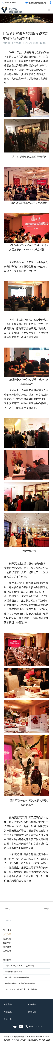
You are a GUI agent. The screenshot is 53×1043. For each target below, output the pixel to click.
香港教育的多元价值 (13, 971)
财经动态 (7, 947)
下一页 (46, 908)
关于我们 (8, 1004)
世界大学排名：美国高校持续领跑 (19, 965)
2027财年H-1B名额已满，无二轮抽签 (21, 989)
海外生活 (7, 942)
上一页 (7, 908)
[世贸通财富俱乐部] (11, 9)
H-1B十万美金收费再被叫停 (17, 977)
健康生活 (7, 951)
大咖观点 (8, 1012)
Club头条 (7, 930)
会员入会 (8, 1019)
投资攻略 (7, 938)
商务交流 (32, 1012)
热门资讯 (7, 934)
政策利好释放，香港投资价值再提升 (20, 983)
